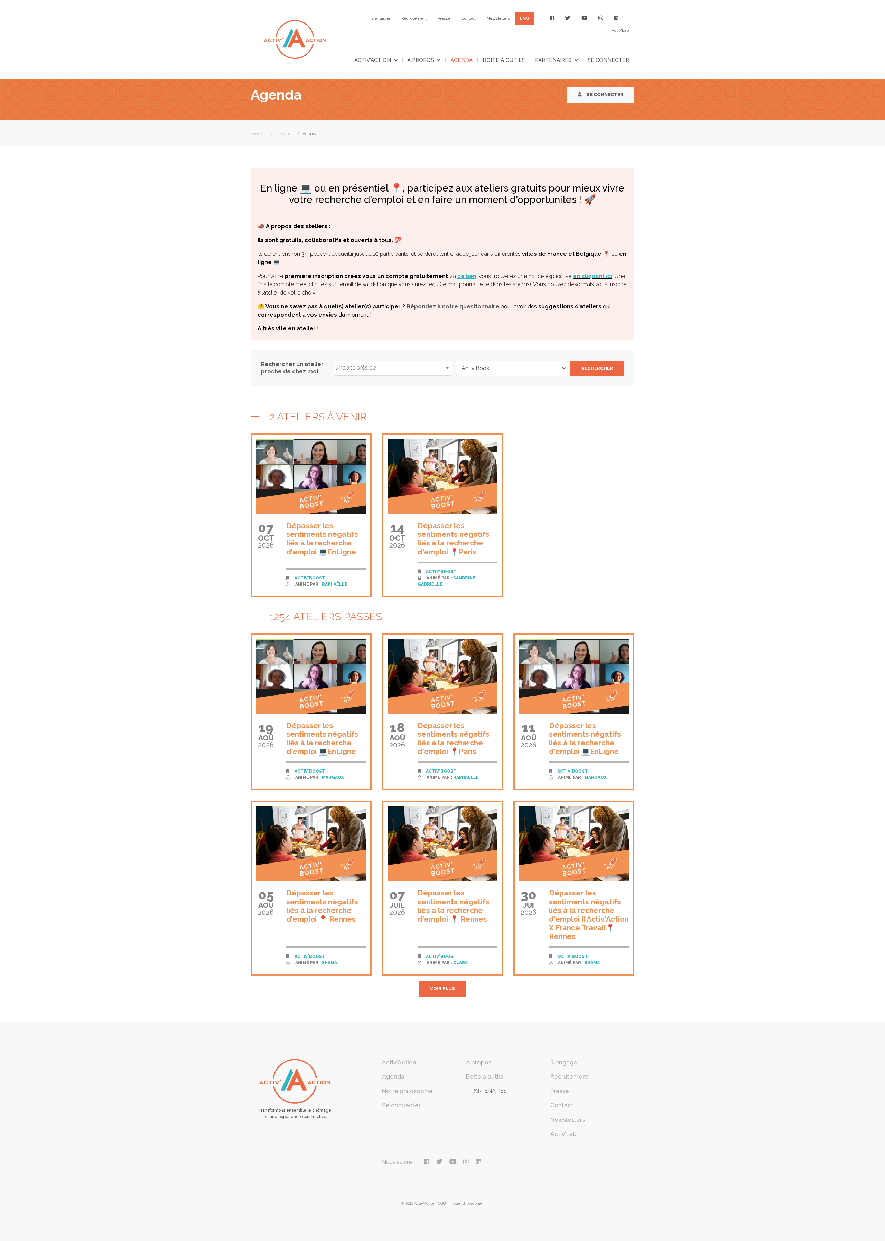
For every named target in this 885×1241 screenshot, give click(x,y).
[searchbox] (393, 368)
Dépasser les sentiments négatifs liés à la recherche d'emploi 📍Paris (454, 538)
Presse (444, 18)
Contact (469, 18)
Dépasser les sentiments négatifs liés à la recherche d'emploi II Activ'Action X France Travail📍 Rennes (588, 914)
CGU (442, 1203)
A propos (420, 60)
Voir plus (442, 988)
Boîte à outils (504, 60)
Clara (460, 962)
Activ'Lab (620, 30)
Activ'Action (372, 60)
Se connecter (608, 60)
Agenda (461, 60)
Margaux (333, 777)
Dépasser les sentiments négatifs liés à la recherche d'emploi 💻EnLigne (322, 538)
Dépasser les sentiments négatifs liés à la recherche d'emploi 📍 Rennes (322, 905)
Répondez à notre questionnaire (453, 306)
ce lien (466, 276)
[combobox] (393, 368)
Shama (329, 962)
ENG (525, 18)
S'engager (380, 18)
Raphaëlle (334, 584)
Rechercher (597, 368)
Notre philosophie (407, 1091)
